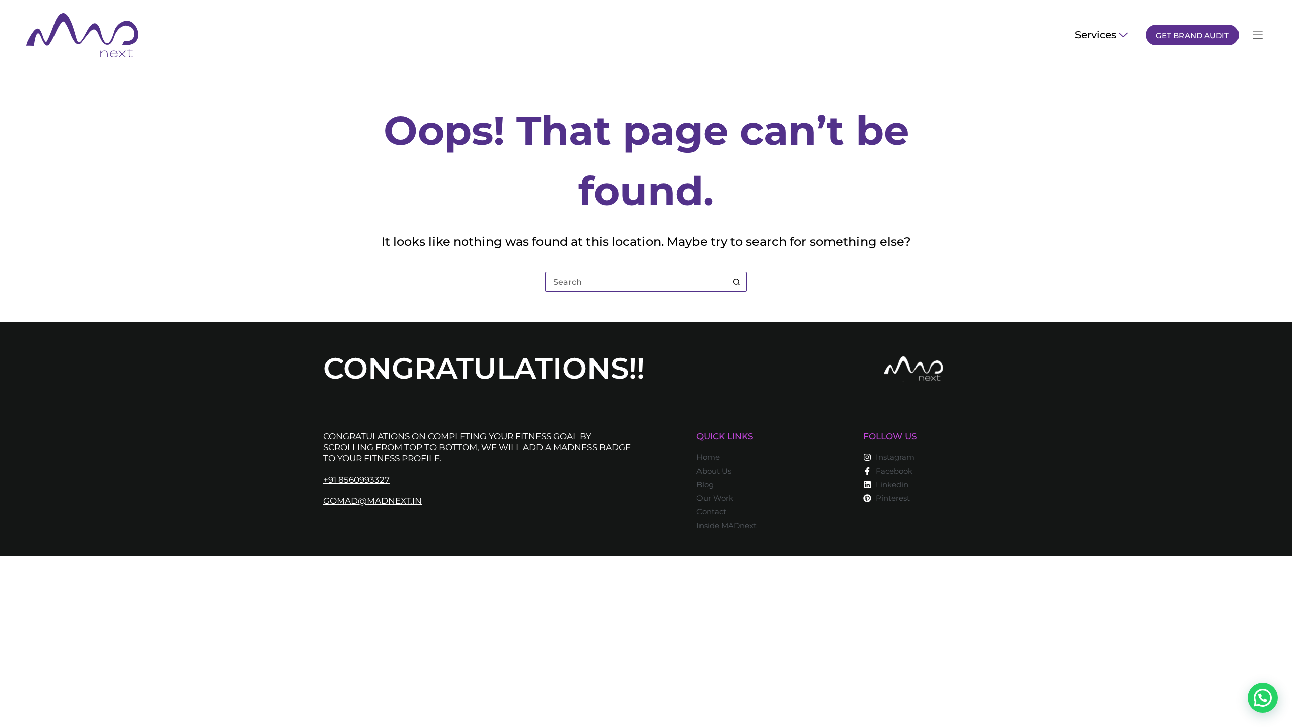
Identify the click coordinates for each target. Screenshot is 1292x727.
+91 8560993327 (356, 480)
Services (1095, 35)
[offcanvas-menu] (1257, 35)
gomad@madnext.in (372, 501)
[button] (1263, 698)
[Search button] (737, 282)
